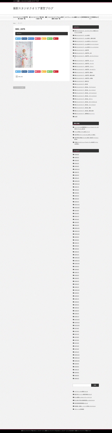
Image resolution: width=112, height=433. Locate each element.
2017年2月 (76, 349)
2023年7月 (76, 172)
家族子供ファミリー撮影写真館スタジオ (83, 394)
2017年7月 (76, 334)
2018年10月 (76, 290)
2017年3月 (76, 346)
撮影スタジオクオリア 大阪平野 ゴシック (84, 60)
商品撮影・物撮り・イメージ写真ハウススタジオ (85, 406)
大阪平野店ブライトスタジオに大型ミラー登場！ (85, 134)
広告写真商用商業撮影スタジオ (81, 403)
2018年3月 (76, 310)
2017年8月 (76, 331)
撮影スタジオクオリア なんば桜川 (82, 35)
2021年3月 (76, 222)
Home (14, 23)
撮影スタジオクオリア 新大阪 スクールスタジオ (85, 92)
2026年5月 (76, 157)
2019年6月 (76, 275)
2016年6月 (76, 372)
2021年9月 (76, 210)
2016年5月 (76, 375)
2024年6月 (76, 166)
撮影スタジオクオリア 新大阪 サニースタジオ (85, 90)
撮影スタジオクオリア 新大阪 (81, 84)
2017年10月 (76, 325)
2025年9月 (76, 160)
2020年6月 (76, 245)
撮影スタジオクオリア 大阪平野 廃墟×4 (83, 72)
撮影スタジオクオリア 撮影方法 (81, 81)
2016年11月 (76, 357)
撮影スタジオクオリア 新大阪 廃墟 (82, 107)
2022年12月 (76, 181)
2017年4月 (76, 343)
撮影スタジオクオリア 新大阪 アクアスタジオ (85, 87)
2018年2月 (76, 313)
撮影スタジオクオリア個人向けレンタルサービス (32, 430)
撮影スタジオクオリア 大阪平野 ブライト (84, 66)
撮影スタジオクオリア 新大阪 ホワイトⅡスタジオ (85, 101)
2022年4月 (76, 195)
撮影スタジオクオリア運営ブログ (33, 8)
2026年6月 (76, 154)
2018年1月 (76, 316)
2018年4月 (76, 307)
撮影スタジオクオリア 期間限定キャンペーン (84, 113)
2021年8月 (76, 213)
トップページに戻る (19, 87)
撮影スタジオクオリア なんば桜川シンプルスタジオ (85, 41)
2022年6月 (76, 189)
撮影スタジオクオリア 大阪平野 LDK (83, 53)
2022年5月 (76, 192)
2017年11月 (76, 322)
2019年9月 (76, 266)
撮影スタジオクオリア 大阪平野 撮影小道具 (84, 75)
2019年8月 (76, 269)
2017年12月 (76, 319)
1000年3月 (76, 378)
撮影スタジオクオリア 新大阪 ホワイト (83, 98)
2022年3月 (76, 198)
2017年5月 (76, 340)
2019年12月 (76, 257)
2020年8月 (76, 239)
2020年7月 (76, 242)
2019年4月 (76, 281)
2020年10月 (76, 234)
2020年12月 (76, 228)
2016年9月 (76, 363)
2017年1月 (76, 351)
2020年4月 (76, 251)
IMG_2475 (20, 76)
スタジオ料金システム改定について (82, 131)
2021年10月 (76, 207)
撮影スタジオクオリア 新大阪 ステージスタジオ (85, 95)
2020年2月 (76, 254)
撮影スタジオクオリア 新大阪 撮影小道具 (84, 110)
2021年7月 (76, 216)
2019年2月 (76, 284)
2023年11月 (76, 169)
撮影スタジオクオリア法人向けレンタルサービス (56, 430)
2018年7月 (76, 298)
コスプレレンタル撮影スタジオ (81, 391)
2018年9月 (76, 292)
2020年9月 (76, 237)
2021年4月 (76, 219)
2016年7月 (76, 369)
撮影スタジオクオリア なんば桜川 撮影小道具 (85, 38)
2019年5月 (76, 278)
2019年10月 (76, 263)
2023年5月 (76, 175)
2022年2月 (76, 201)
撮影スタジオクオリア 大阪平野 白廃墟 (83, 78)
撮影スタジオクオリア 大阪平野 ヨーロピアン (85, 69)
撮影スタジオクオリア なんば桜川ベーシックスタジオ (86, 47)
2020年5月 (76, 248)
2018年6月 (76, 301)
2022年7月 (76, 186)
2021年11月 (76, 204)
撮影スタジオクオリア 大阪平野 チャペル (84, 63)
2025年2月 (76, 163)
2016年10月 (76, 360)
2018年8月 (76, 295)
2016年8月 (76, 366)
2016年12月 (76, 354)
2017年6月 (76, 337)
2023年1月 (76, 178)
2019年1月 (76, 287)
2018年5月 (76, 304)
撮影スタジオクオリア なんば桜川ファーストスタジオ (86, 44)
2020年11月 (76, 231)
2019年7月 (76, 272)
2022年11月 (76, 183)
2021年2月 (76, 225)
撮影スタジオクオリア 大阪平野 (81, 50)
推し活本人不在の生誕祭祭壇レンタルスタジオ (84, 400)
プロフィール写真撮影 (79, 409)
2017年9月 (76, 328)
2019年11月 (76, 260)
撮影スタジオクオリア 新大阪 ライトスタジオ (85, 104)
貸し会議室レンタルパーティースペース (83, 397)
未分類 (75, 116)
